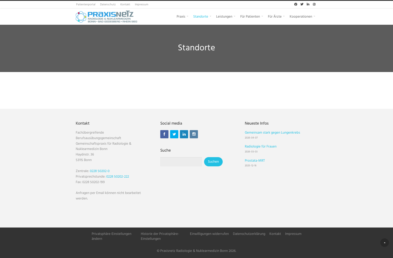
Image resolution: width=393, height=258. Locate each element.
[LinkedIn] (184, 134)
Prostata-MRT (255, 160)
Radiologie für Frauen (261, 146)
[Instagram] (194, 134)
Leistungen (224, 16)
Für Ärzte (275, 16)
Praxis (181, 16)
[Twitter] (174, 134)
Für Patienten (250, 16)
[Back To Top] (384, 242)
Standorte (200, 16)
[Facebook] (164, 134)
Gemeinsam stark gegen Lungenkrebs (272, 132)
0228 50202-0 (100, 171)
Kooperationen (301, 16)
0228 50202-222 (117, 176)
